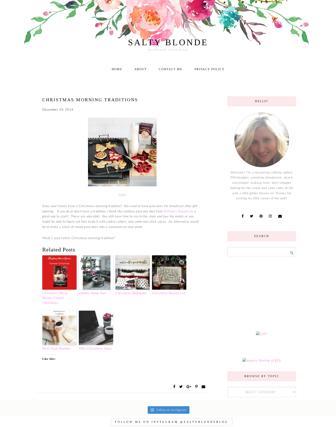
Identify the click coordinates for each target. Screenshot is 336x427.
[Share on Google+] (189, 386)
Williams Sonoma (177, 211)
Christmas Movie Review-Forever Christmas (55, 297)
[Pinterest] (197, 386)
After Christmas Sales (95, 348)
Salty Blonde (168, 42)
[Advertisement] (261, 293)
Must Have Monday (56, 348)
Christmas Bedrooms (131, 293)
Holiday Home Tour (92, 293)
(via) (122, 195)
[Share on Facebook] (175, 386)
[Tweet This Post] (181, 386)
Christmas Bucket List (169, 293)
